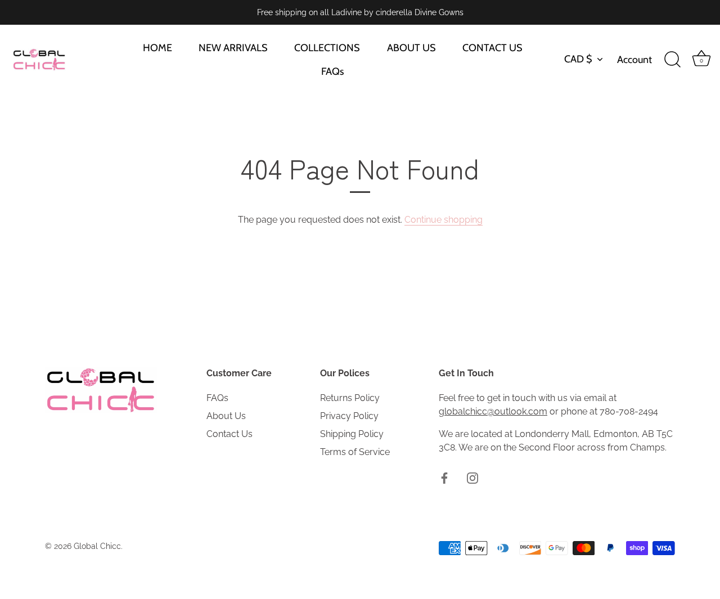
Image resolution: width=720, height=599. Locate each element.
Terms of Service (355, 452)
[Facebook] (444, 477)
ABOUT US (411, 48)
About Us (226, 416)
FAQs (332, 71)
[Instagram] (472, 477)
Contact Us (229, 434)
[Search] (672, 59)
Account (634, 59)
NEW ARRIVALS (233, 48)
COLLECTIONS (327, 48)
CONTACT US (492, 48)
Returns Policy (350, 398)
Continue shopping (443, 219)
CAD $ (578, 59)
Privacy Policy (349, 416)
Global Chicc (97, 546)
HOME (157, 48)
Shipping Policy (352, 434)
